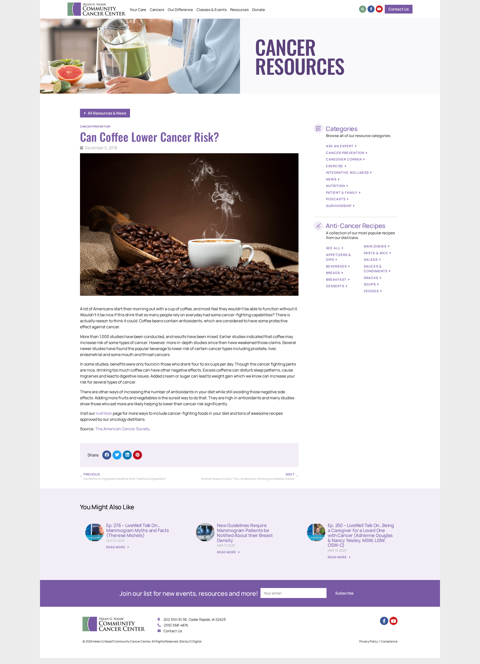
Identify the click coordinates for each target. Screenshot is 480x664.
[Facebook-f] (371, 9)
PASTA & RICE (376, 253)
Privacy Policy (368, 641)
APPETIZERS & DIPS (338, 257)
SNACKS (371, 278)
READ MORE (116, 547)
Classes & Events (211, 9)
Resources (239, 9)
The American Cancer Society (122, 429)
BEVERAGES (336, 266)
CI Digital (195, 641)
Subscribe (344, 593)
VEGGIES (371, 291)
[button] (362, 9)
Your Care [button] (138, 9)
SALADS (371, 259)
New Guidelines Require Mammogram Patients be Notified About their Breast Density (245, 532)
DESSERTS (335, 286)
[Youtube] (379, 9)
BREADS (333, 272)
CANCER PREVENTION (345, 152)
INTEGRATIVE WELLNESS (347, 172)
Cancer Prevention (95, 126)
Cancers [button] (157, 9)
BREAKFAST (336, 279)
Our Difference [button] (180, 9)
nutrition (104, 413)
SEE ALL (333, 248)
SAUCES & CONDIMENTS (376, 269)
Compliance (389, 641)
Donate (258, 9)
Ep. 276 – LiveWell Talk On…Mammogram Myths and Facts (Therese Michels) (137, 530)
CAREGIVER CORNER (344, 159)
